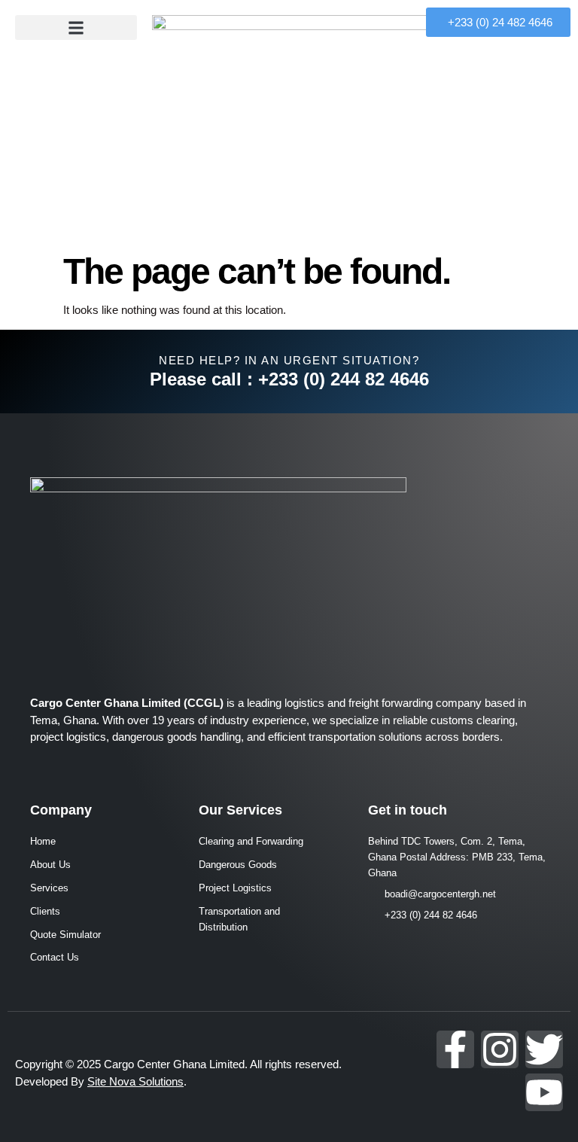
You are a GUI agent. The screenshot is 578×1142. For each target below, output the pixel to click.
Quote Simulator (65, 934)
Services (49, 888)
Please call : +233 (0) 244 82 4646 (289, 379)
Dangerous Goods (238, 864)
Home (43, 841)
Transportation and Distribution (239, 919)
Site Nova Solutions (135, 1081)
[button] (76, 27)
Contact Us (54, 957)
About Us (50, 864)
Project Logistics (235, 888)
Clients (45, 911)
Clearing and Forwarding (251, 841)
